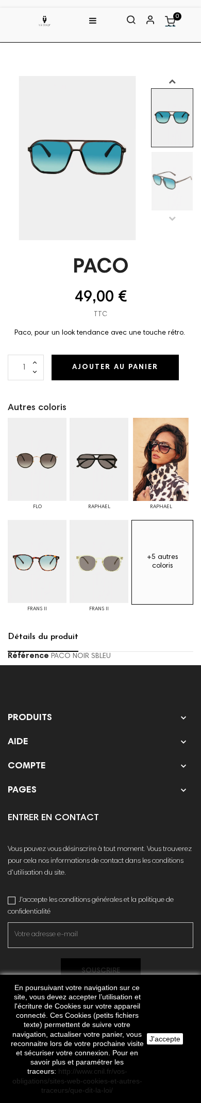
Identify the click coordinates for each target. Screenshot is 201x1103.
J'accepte (164, 1039)
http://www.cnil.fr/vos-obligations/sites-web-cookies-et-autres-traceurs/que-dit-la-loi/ (77, 1080)
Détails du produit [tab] (43, 637)
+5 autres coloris (162, 562)
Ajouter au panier (115, 367)
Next (172, 81)
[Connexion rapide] (146, 21)
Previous (172, 218)
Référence (28, 656)
